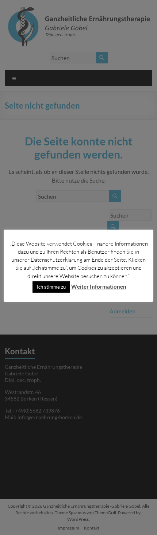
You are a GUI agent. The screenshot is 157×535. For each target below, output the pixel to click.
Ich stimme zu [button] (51, 287)
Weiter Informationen (98, 286)
